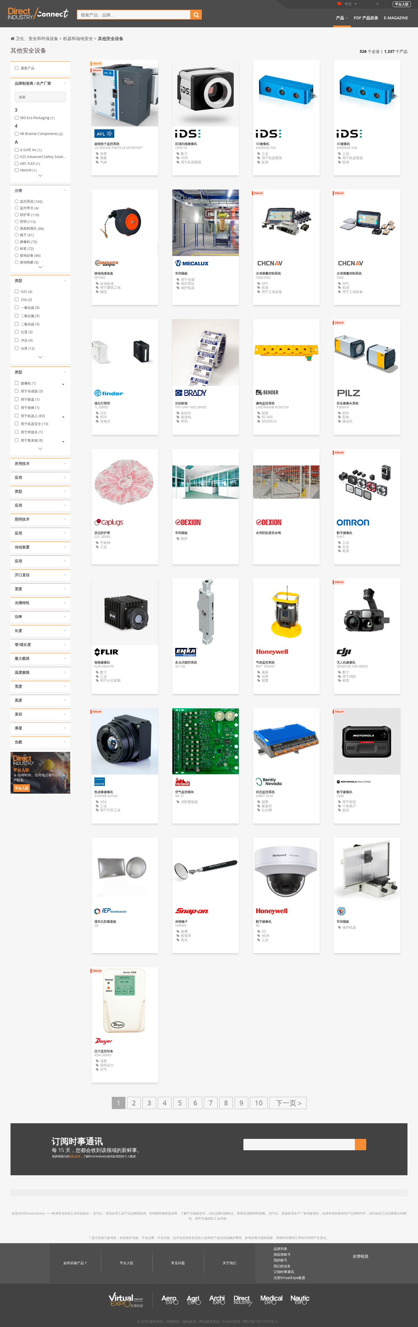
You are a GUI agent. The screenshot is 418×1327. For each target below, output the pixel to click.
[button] (40, 83)
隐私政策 (74, 1156)
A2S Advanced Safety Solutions (43, 156)
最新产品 (27, 68)
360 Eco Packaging (37, 117)
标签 (27, 248)
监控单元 (29, 207)
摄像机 (28, 241)
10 (259, 1102)
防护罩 (29, 214)
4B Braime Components (41, 133)
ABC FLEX (30, 163)
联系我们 (367, 458)
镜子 (27, 234)
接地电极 (29, 262)
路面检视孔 (32, 228)
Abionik (28, 170)
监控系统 (31, 201)
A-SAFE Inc (31, 150)
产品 (340, 17)
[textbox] (134, 15)
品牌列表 (280, 1248)
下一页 (288, 1103)
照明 (28, 221)
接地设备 (30, 255)
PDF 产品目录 (366, 17)
